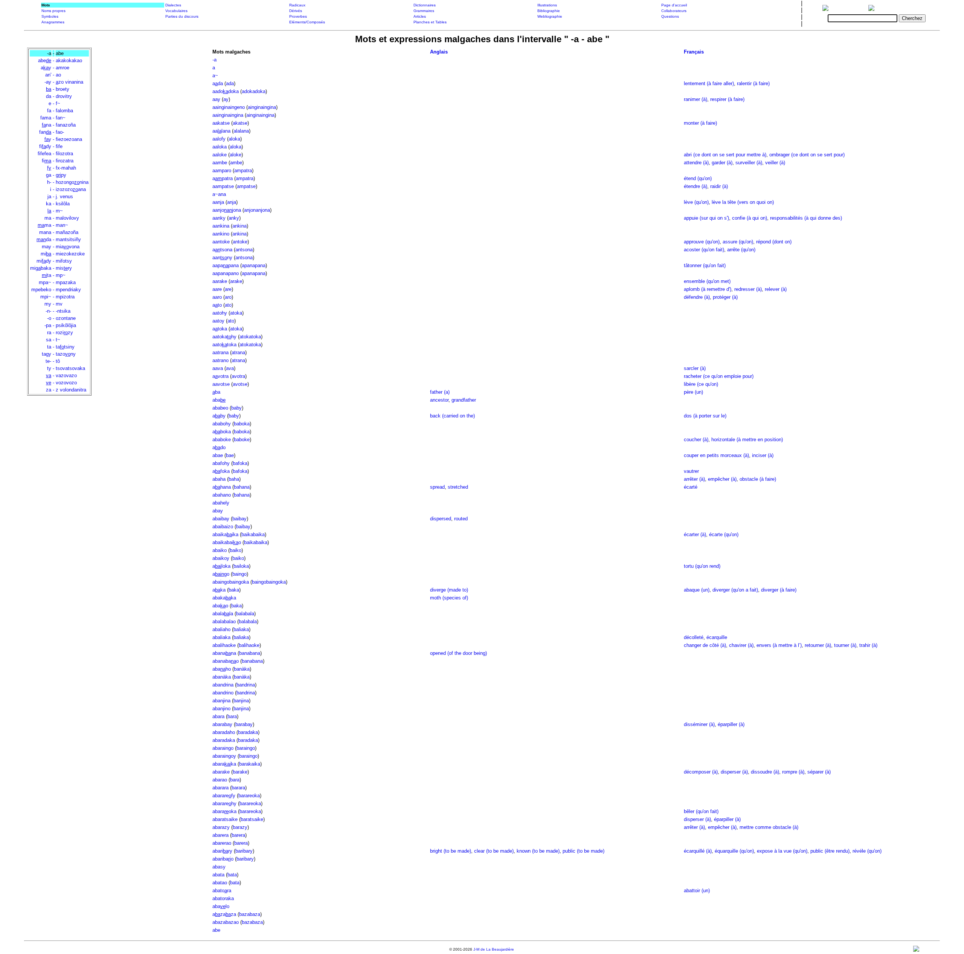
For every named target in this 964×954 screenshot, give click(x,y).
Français (694, 52)
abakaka (224, 598)
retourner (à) (818, 645)
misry (64, 268)
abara (218, 716)
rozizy (64, 332)
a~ (215, 75)
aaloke (219, 154)
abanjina (221, 700)
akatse (240, 123)
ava (230, 368)
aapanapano (225, 273)
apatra (222, 178)
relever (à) (776, 289)
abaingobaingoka (230, 582)
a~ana (219, 194)
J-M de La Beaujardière (493, 949)
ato (217, 305)
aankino (220, 234)
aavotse (221, 384)
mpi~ (45, 297)
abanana (224, 653)
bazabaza (249, 914)
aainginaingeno (228, 107)
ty (49, 368)
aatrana (220, 352)
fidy (45, 146)
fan (45, 132)
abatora (221, 890)
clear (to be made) (494, 851)
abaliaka (221, 637)
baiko (235, 550)
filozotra (64, 153)
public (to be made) (583, 851)
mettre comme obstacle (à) (769, 827)
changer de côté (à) (705, 645)
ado (219, 447)
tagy (46, 354)
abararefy (223, 795)
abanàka (221, 677)
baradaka (248, 732)
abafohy (221, 463)
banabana (249, 653)
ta (46, 275)
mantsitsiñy (68, 239)
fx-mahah (66, 168)
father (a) (440, 392)
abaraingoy (224, 756)
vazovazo (66, 375)
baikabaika (253, 534)
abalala (222, 613)
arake (236, 281)
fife (59, 146)
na (46, 125)
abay (217, 511)
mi (46, 254)
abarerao (221, 843)
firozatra (64, 161)
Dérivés (295, 11)
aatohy (219, 313)
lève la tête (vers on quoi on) (743, 202)
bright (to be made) (450, 851)
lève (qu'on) (696, 202)
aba (219, 400)
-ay (47, 82)
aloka (234, 139)
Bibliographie (548, 11)
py (61, 175)
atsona (222, 249)
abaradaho (223, 732)
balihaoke (249, 645)
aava (217, 368)
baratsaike (252, 819)
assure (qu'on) (738, 242)
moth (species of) (449, 598)
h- (49, 182)
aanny (222, 257)
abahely (220, 503)
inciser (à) (762, 455)
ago (220, 574)
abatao (219, 882)
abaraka (224, 764)
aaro (217, 297)
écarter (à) (695, 534)
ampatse (246, 186)
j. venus (64, 196)
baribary (244, 851)
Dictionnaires (424, 5)
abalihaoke (224, 645)
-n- (48, 311)
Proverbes (298, 16)
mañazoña (67, 232)
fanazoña (66, 125)
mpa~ (45, 282)
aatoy (218, 321)
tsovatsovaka (70, 368)
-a (214, 60)
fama (45, 118)
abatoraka (223, 898)
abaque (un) (696, 590)
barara (238, 787)
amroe (62, 67)
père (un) (693, 392)
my (47, 304)
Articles (419, 16)
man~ (62, 225)
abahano (221, 495)
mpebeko (41, 289)
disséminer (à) (699, 724)
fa (49, 110)
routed (461, 518)
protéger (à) (725, 297)
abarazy (221, 827)
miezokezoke (70, 254)
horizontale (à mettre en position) (747, 439)
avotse (240, 384)
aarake (219, 281)
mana (45, 232)
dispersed (440, 518)
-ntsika (63, 311)
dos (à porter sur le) (705, 416)
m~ (59, 211)
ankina (239, 226)
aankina (220, 226)
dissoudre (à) (765, 772)
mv (59, 304)
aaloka (219, 147)
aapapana (225, 265)
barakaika (249, 764)
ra (49, 332)
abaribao (222, 859)
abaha (219, 479)
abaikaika (225, 534)
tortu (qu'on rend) (702, 566)
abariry (222, 851)
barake (240, 772)
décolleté (693, 637)
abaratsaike (225, 819)
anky (234, 218)
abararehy (224, 803)
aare (217, 289)
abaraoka (224, 811)
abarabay (222, 724)
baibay (239, 518)
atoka (236, 313)
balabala (245, 613)
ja (49, 196)
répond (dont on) (774, 242)
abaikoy (220, 558)
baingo (239, 574)
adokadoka (253, 91)
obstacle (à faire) (758, 479)
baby (236, 408)
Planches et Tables (430, 22)
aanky (219, 218)
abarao (219, 780)
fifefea (44, 153)
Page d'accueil (674, 5)
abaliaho (221, 629)
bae (230, 455)
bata (232, 875)
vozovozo (66, 382)
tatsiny (65, 347)
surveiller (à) (748, 162)
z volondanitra (71, 390)
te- (48, 361)
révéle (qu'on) (867, 851)
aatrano (220, 360)
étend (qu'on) (698, 178)
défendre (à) (697, 297)
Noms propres (53, 11)
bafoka (240, 463)
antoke (240, 242)
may (46, 246)
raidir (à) (719, 186)
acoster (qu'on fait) (704, 249)
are (228, 289)
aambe (219, 162)
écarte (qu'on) (723, 534)
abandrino (222, 693)
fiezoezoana (69, 139)
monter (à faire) (700, 123)
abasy (219, 867)
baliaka (241, 629)
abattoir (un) (697, 890)
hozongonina (72, 182)
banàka (242, 669)
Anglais (439, 52)
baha (234, 479)
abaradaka (223, 740)
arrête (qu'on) (741, 249)
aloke (235, 154)
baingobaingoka (269, 582)
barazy (240, 827)
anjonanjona (257, 210)
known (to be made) (538, 851)
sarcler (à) (695, 368)
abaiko (219, 550)
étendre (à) (695, 186)
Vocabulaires (176, 11)
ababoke (221, 439)
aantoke (221, 242)
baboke (242, 439)
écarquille (716, 637)
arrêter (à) (694, 479)
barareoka (249, 795)
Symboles (49, 16)
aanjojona (226, 210)
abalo (220, 906)
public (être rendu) (830, 851)
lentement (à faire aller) (709, 83)
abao (220, 605)
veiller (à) (775, 162)
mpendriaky (68, 289)
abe (44, 60)
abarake (221, 772)
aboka (221, 431)
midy (44, 261)
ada (217, 83)
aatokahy (224, 336)
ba (216, 392)
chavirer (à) (741, 645)
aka (219, 590)
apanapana (253, 265)
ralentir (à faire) (753, 83)
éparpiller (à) (731, 724)
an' (48, 75)
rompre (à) (793, 772)
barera (238, 835)
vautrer (691, 471)
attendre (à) (696, 162)
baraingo (245, 748)
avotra (220, 376)
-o (49, 318)
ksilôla (63, 203)
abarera (220, 835)
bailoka (241, 566)
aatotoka (224, 344)
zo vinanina (69, 82)
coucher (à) (696, 439)
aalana (221, 131)
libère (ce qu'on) (701, 384)
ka (48, 203)
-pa (47, 325)
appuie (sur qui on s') (706, 218)
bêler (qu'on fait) (701, 811)
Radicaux (297, 5)
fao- (60, 132)
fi (46, 161)
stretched (458, 487)
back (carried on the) (452, 416)
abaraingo (222, 748)
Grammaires (423, 11)
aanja (218, 202)
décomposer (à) (701, 772)
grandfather (463, 400)
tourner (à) (845, 645)
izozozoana (71, 189)
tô (58, 361)
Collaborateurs (673, 11)
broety (62, 89)
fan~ (61, 118)
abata (218, 875)
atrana (238, 352)
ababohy (221, 424)
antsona (244, 249)
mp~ (61, 275)
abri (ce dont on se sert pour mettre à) (725, 154)
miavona (67, 246)
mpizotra (65, 297)
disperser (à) (734, 772)
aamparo (221, 170)
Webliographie (549, 16)
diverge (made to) (449, 590)
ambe (236, 162)
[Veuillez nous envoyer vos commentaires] (916, 950)
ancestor (439, 400)
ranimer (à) (695, 99)
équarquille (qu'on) (734, 851)
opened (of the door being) (458, 653)
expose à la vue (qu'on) (782, 851)
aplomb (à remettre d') (707, 289)
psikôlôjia (66, 325)
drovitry (64, 96)
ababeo (220, 408)
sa (48, 339)
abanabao (225, 661)
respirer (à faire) (727, 99)
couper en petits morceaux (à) (716, 455)
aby (219, 416)
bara (232, 716)
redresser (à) (748, 289)
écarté (690, 487)
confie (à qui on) (749, 218)
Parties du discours (181, 16)
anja (231, 202)
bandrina (245, 685)
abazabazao (225, 922)
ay (46, 67)
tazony (66, 354)
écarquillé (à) (698, 851)
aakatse (221, 123)
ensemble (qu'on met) (707, 281)
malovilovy (67, 218)
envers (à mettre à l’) (779, 645)
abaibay (220, 518)
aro (228, 297)
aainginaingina (227, 115)
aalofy (219, 139)
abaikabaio (226, 542)
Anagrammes (52, 22)
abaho (221, 669)
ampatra (243, 170)
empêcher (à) (722, 479)
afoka (221, 471)
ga (48, 175)
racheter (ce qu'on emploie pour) (719, 376)
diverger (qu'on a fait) (735, 590)
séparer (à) (819, 772)
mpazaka (66, 282)
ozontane (66, 318)
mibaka (40, 268)
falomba (64, 110)
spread (437, 487)
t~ (58, 339)
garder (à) (722, 162)
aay (216, 99)
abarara (220, 787)
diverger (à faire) (778, 590)
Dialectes (173, 5)
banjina (241, 700)
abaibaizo (222, 526)
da (48, 96)
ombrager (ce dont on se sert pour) (807, 154)
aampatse (223, 186)
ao (58, 75)
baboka (242, 424)
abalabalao (224, 621)
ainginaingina (262, 107)
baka (234, 590)
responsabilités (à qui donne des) (806, 218)
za (48, 390)
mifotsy (64, 261)
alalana (241, 131)
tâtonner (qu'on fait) (705, 265)
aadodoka (225, 91)
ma (47, 218)
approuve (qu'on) (702, 242)
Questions (670, 16)
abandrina (222, 685)
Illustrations (547, 5)
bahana (242, 487)
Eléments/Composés (307, 22)
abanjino (221, 708)
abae (217, 455)
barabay (244, 724)
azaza (224, 914)
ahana (221, 487)
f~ (58, 103)
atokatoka (250, 336)
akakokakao (69, 60)
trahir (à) (868, 645)
